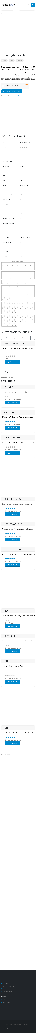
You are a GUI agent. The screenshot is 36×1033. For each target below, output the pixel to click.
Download (13, 362)
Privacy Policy (22, 1028)
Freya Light (23, 171)
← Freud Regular (7, 12)
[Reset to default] (32, 338)
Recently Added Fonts (8, 986)
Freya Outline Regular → (27, 12)
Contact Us (5, 1005)
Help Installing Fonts (8, 1002)
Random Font (6, 988)
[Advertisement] (18, 35)
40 (6, 338)
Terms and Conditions (22, 95)
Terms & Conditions (12, 1028)
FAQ (4, 999)
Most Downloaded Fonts (9, 991)
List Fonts (5, 983)
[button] (17, 671)
